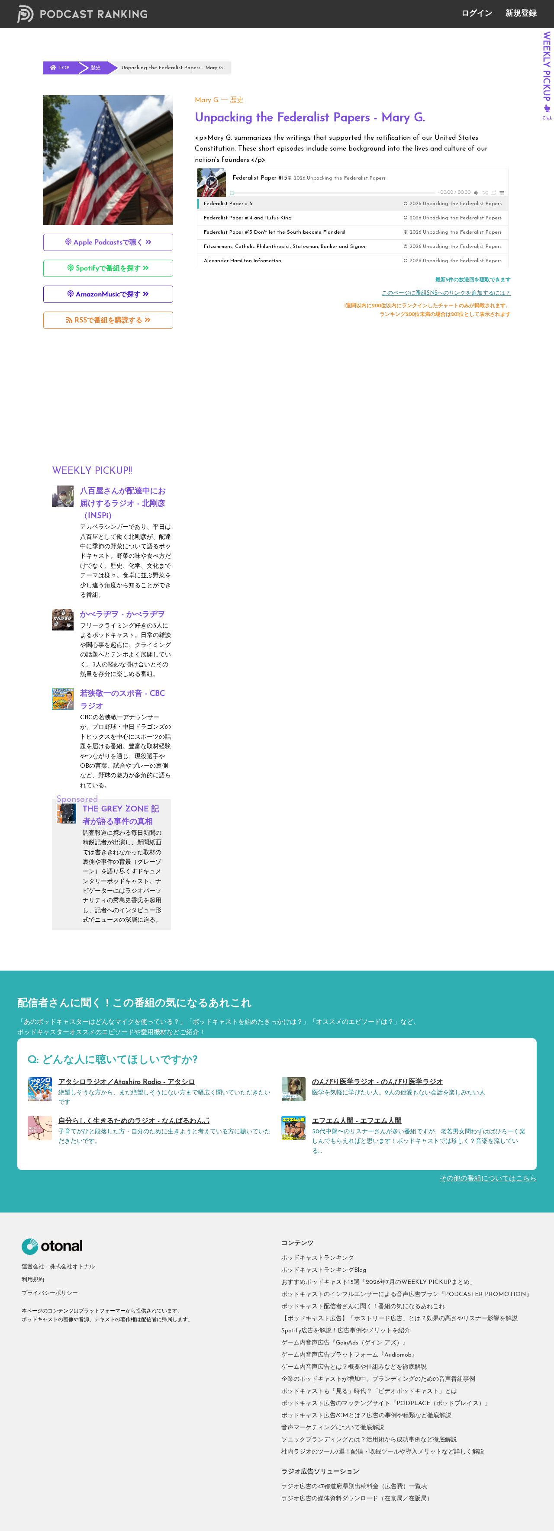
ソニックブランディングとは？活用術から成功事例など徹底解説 (369, 1440)
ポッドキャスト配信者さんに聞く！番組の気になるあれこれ (363, 1306)
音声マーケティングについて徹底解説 (332, 1428)
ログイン (477, 14)
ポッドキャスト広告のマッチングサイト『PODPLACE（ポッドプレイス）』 (386, 1403)
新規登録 (521, 14)
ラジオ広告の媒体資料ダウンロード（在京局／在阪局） (357, 1499)
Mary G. (207, 100)
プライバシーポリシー (50, 1293)
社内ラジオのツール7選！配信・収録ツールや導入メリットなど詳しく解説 (382, 1452)
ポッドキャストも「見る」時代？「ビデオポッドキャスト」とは (369, 1391)
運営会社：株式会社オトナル (58, 1267)
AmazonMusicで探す (108, 294)
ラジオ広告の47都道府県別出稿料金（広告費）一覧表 (354, 1486)
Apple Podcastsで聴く (108, 242)
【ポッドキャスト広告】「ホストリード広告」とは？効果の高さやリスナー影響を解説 (399, 1319)
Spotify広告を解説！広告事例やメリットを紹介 (345, 1331)
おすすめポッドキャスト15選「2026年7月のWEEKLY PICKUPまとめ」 (378, 1282)
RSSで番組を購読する (108, 320)
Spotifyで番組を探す (108, 268)
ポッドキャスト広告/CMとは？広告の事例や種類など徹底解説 (366, 1415)
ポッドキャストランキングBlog (323, 1270)
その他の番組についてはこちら (488, 1178)
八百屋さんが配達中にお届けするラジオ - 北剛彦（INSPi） (123, 504)
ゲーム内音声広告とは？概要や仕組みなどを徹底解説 (354, 1367)
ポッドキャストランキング (317, 1258)
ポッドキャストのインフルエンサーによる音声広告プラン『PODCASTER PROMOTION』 (406, 1294)
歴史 (237, 100)
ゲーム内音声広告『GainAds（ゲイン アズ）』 (345, 1343)
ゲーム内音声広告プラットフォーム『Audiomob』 (349, 1355)
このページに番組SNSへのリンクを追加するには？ (446, 293)
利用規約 (33, 1280)
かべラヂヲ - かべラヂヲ (122, 615)
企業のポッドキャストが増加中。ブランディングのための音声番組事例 (378, 1379)
